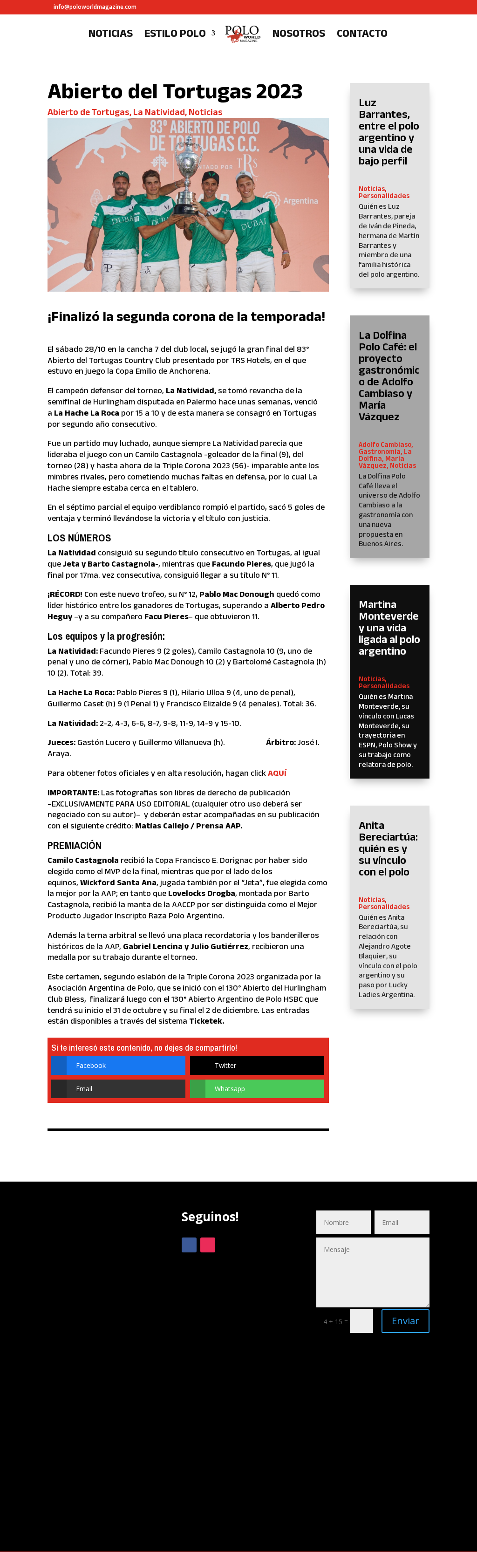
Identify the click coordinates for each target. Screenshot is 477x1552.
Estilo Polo (175, 34)
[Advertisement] (104, 1372)
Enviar (405, 1320)
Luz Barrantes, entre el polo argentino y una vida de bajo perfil (389, 131)
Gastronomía (380, 451)
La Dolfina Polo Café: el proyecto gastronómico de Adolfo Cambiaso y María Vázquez (389, 375)
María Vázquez (381, 461)
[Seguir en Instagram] (207, 1244)
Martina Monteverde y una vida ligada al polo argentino (389, 627)
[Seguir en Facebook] (189, 1244)
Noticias (111, 34)
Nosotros (299, 34)
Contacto (362, 34)
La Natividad (159, 112)
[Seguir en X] (226, 1244)
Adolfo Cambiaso (385, 444)
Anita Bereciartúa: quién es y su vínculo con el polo (388, 848)
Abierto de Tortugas (88, 112)
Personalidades (384, 195)
